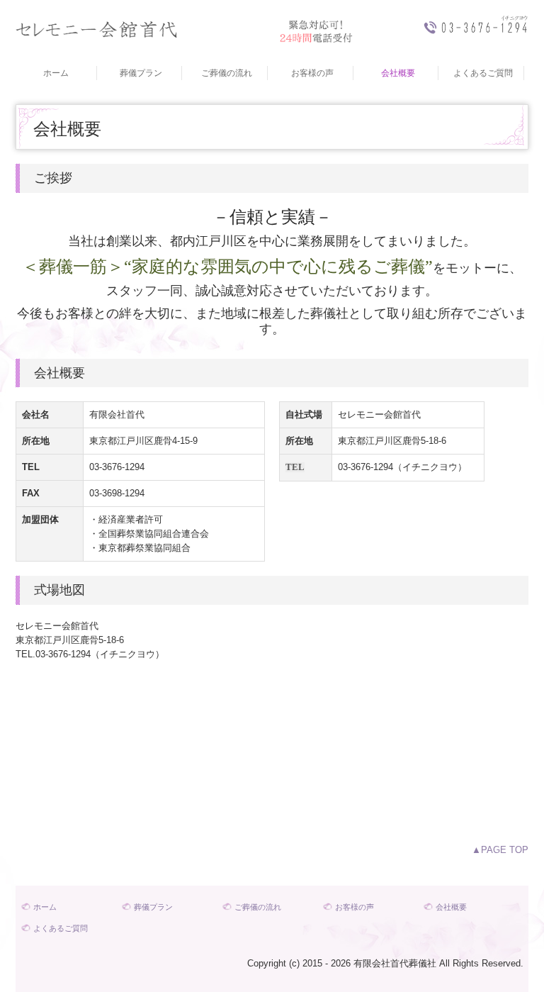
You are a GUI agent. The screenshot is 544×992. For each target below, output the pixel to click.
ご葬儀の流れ (226, 73)
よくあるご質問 (483, 73)
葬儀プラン (141, 73)
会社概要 (398, 73)
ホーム (56, 73)
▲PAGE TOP (500, 850)
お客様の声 (312, 73)
